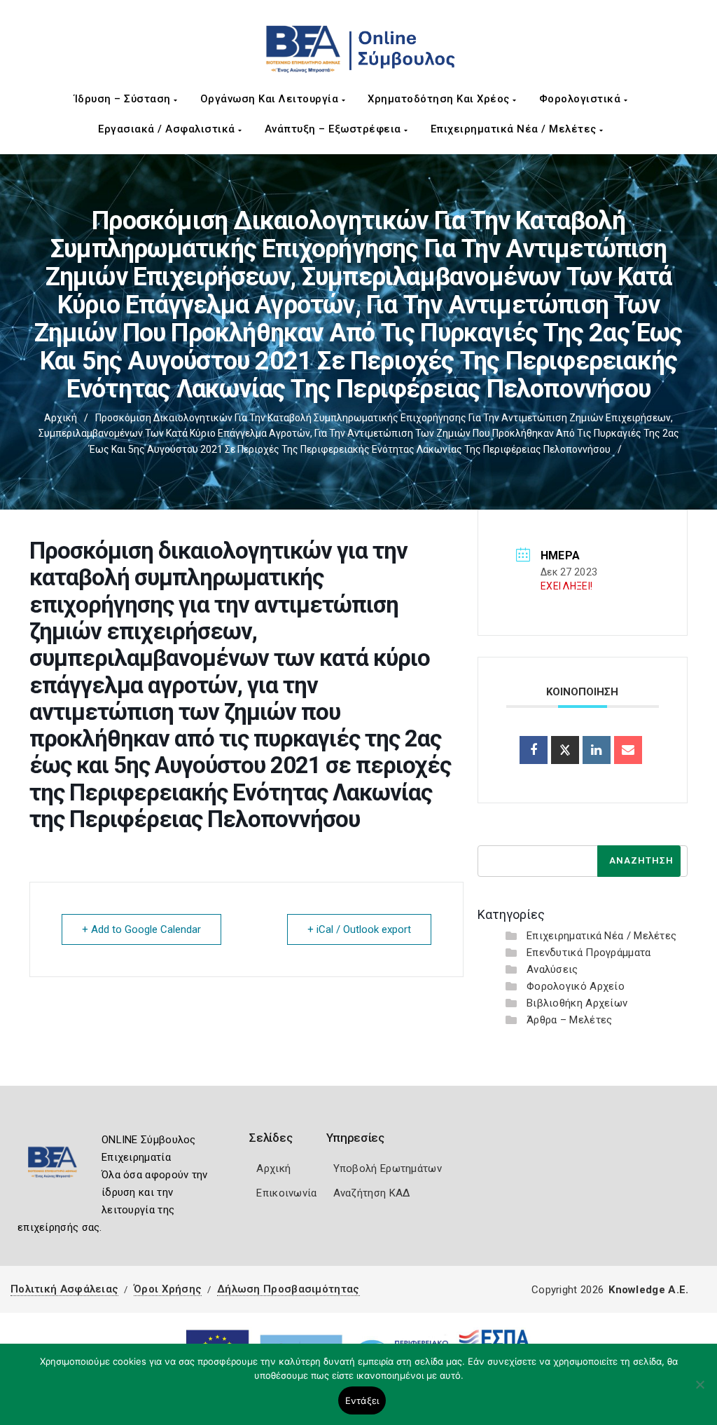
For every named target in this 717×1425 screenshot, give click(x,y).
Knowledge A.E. (648, 1289)
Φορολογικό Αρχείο (576, 986)
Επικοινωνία (286, 1193)
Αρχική (60, 417)
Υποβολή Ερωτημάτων (387, 1168)
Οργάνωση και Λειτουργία (271, 99)
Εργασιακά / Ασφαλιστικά (168, 129)
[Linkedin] (597, 750)
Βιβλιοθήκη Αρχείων (577, 1003)
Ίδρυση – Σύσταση (124, 99)
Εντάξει (362, 1400)
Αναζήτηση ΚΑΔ (371, 1193)
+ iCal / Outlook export (359, 929)
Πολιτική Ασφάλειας (64, 1289)
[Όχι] (699, 1391)
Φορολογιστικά (581, 99)
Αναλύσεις (552, 969)
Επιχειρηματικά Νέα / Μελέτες (515, 129)
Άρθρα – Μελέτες (570, 1020)
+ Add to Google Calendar (141, 929)
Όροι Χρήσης (168, 1289)
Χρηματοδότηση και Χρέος (440, 99)
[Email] (628, 750)
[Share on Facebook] (534, 750)
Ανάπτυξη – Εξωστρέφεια (335, 129)
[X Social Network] (565, 750)
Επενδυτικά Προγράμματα (589, 952)
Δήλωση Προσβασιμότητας (288, 1289)
